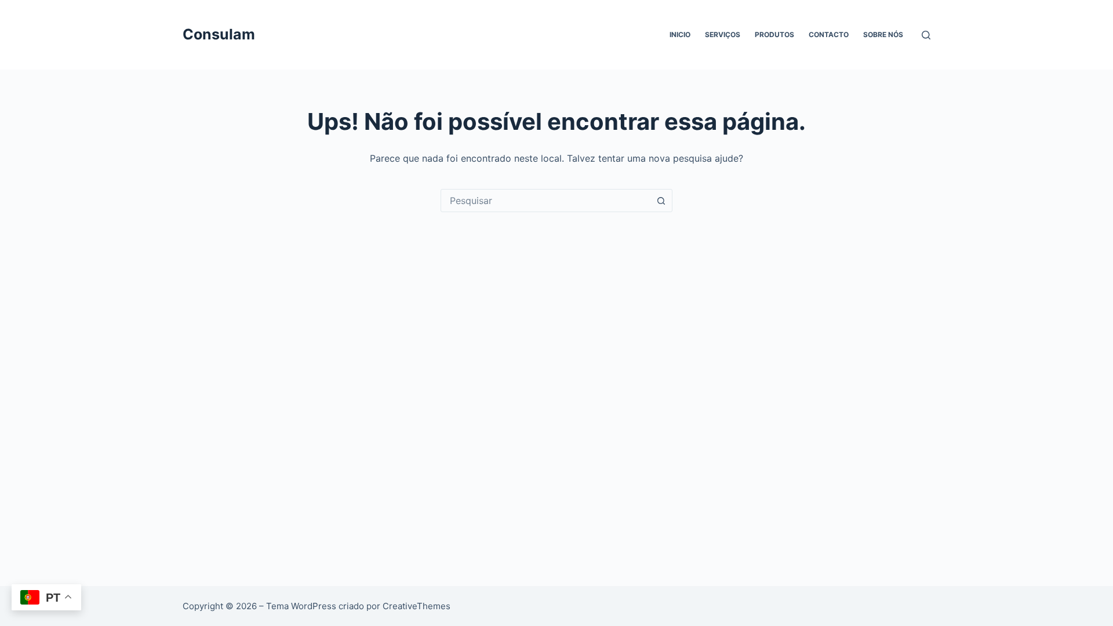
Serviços (722, 34)
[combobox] (545, 200)
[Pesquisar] (926, 35)
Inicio (680, 34)
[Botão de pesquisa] (661, 201)
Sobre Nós (883, 34)
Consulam (219, 34)
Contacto (829, 34)
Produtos (774, 34)
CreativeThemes (416, 606)
